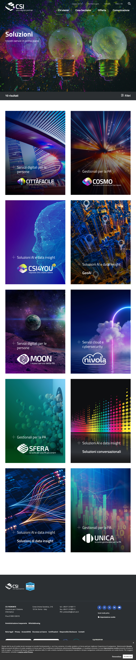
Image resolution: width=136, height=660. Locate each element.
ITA (121, 3)
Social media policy (103, 613)
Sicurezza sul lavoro (39, 631)
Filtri (128, 96)
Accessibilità (26, 631)
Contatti (107, 3)
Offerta (102, 10)
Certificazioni (53, 631)
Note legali (9, 631)
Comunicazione (121, 10)
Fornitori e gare (93, 3)
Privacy (17, 631)
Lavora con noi (77, 3)
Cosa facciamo (83, 10)
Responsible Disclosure (68, 631)
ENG (117, 3)
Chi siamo (63, 10)
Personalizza (116, 656)
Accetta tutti (128, 656)
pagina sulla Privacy (25, 652)
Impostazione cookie (107, 617)
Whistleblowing (34, 623)
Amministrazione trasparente (16, 623)
